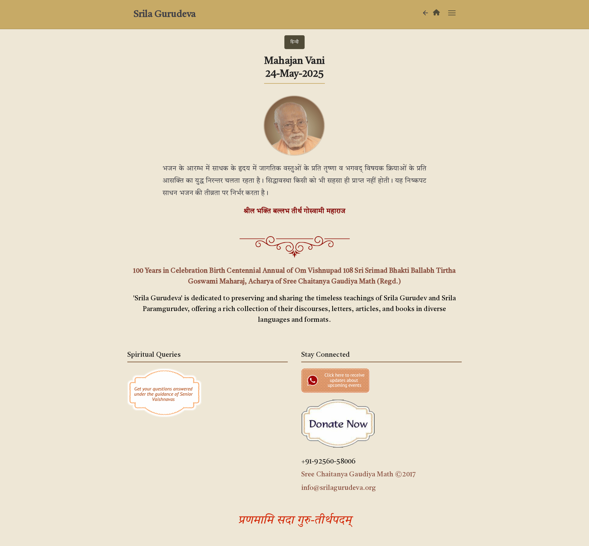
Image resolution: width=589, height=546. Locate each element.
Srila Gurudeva (164, 14)
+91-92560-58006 (328, 461)
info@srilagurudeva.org (338, 488)
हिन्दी (294, 42)
